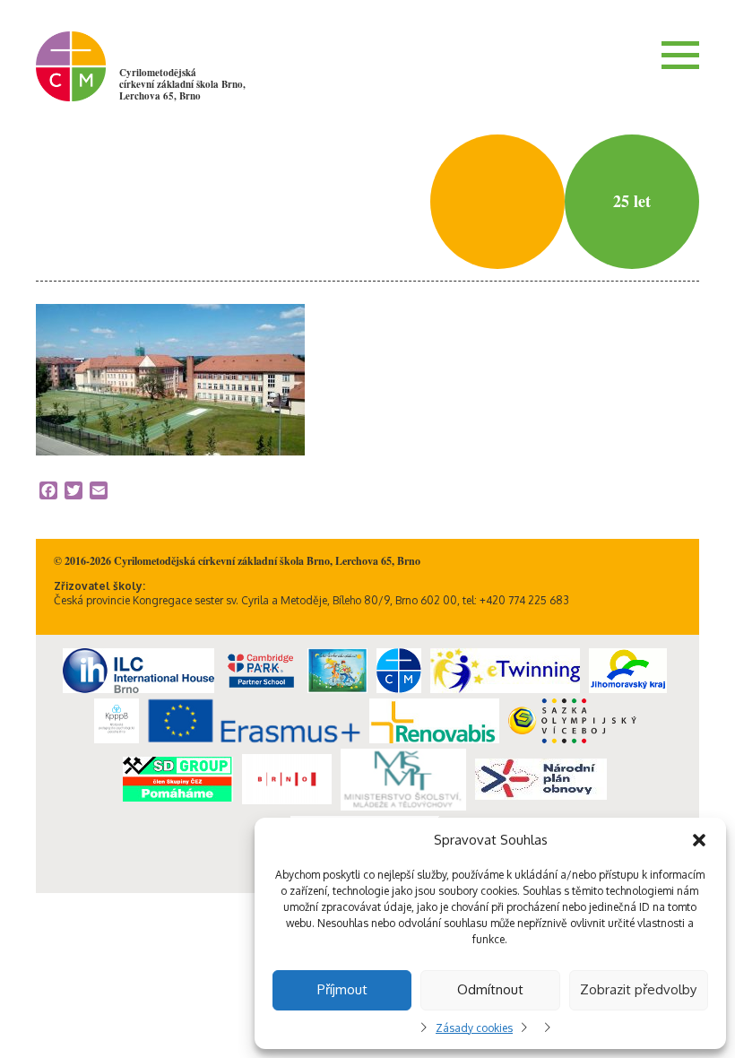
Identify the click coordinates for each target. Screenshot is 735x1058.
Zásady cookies (474, 1028)
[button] (699, 840)
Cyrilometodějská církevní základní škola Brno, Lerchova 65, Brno (182, 84)
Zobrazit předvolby (638, 989)
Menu (680, 55)
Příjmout (342, 989)
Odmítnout (490, 989)
